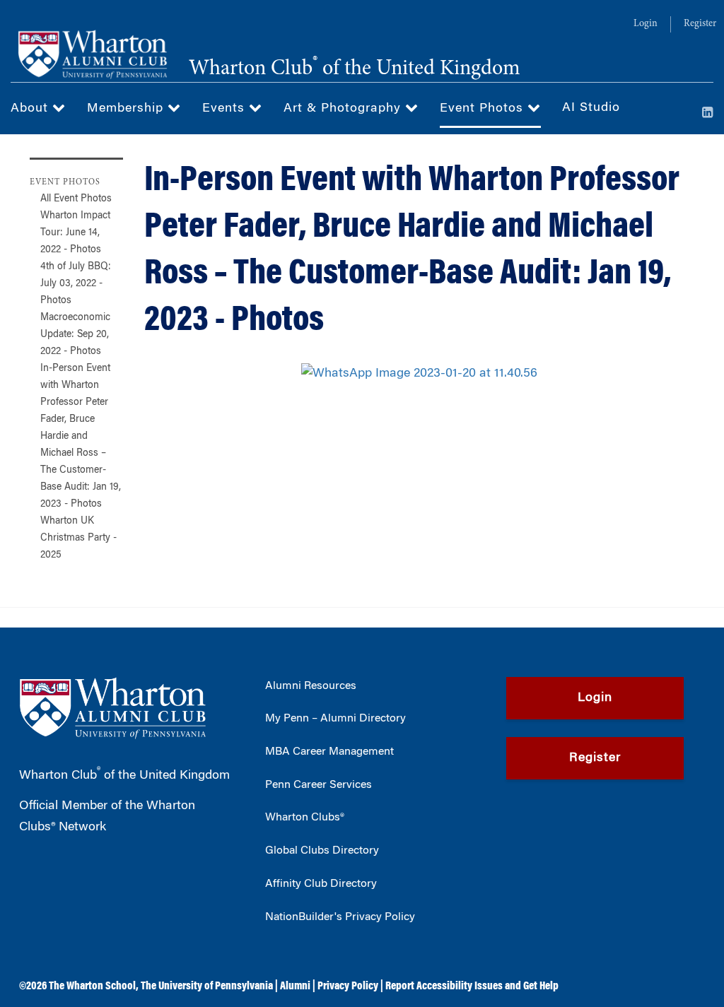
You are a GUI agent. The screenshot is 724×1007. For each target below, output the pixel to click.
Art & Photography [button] (344, 108)
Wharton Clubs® (304, 817)
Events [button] (225, 108)
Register (700, 24)
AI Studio (591, 108)
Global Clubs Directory (322, 850)
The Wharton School (92, 986)
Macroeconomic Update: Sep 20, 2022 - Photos (75, 335)
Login (646, 24)
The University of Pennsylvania (207, 986)
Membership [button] (127, 108)
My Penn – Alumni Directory (335, 718)
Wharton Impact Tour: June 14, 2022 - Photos (75, 233)
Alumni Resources (310, 686)
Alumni (295, 986)
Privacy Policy (347, 986)
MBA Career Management (329, 752)
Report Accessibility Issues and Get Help (472, 986)
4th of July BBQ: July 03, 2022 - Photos (75, 284)
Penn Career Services (318, 785)
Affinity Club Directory (321, 884)
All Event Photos (76, 199)
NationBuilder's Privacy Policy (340, 917)
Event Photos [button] (483, 108)
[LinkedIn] (707, 113)
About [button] (31, 108)
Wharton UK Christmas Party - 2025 (78, 538)
